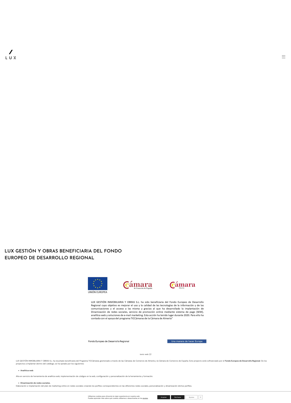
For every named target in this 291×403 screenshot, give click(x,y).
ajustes (145, 398)
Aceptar (164, 397)
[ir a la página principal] (11, 54)
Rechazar (177, 397)
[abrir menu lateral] (283, 56)
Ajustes (191, 397)
